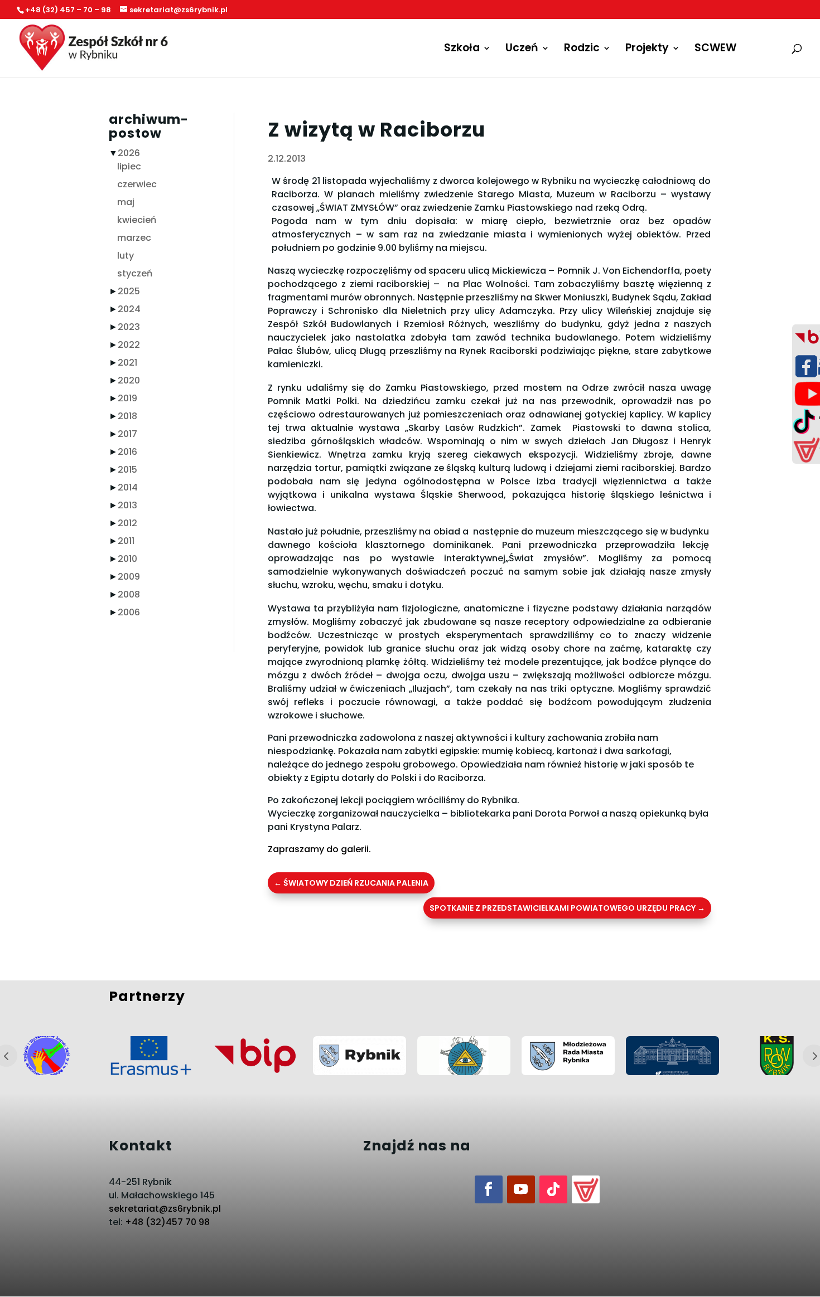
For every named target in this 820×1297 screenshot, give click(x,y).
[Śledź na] (586, 1189)
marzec (134, 237)
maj (125, 202)
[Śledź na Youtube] (521, 1189)
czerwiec (137, 184)
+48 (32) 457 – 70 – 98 (68, 9)
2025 (129, 291)
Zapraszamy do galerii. (319, 849)
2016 (127, 451)
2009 (129, 576)
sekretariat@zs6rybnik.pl (165, 1208)
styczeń (134, 273)
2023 (129, 326)
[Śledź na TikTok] (553, 1189)
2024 (129, 309)
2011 (126, 541)
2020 (129, 380)
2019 (127, 398)
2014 (128, 487)
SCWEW (715, 49)
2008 (129, 594)
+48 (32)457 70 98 (167, 1222)
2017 (127, 434)
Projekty (647, 49)
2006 (129, 612)
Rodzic (582, 49)
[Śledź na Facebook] (489, 1189)
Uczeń (521, 49)
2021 (127, 362)
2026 (129, 153)
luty (125, 255)
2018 (127, 416)
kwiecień (136, 219)
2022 (129, 344)
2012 (127, 523)
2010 (127, 558)
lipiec (129, 166)
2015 (127, 469)
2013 (127, 505)
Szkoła (462, 49)
